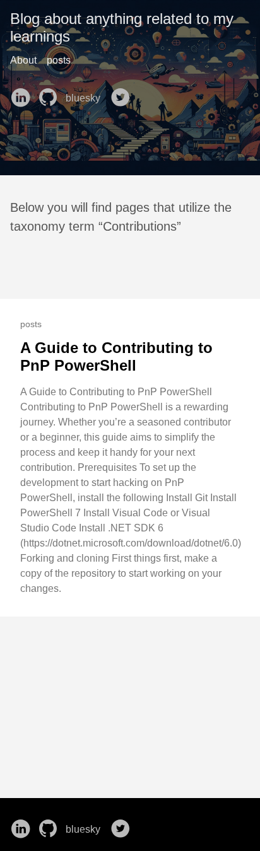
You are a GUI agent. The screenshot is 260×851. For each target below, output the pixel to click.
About (23, 60)
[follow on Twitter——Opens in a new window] (123, 93)
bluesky (84, 98)
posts (59, 60)
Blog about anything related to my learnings (121, 27)
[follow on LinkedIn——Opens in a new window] (22, 93)
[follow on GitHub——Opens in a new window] (50, 93)
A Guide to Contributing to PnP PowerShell (116, 356)
